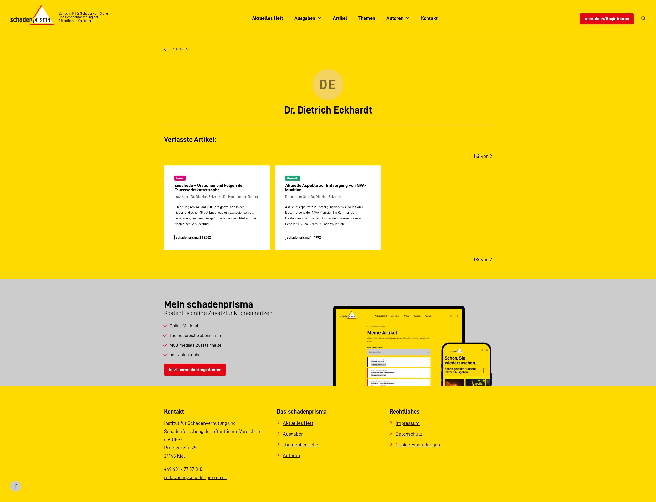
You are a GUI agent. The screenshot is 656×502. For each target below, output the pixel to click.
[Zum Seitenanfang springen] (15, 486)
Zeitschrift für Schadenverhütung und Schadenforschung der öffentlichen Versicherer (83, 17)
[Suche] (643, 19)
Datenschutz (409, 433)
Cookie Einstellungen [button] (418, 444)
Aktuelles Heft (298, 423)
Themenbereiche (300, 444)
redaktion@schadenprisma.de (195, 477)
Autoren (180, 49)
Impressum (408, 423)
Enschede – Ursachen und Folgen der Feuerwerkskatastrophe (209, 187)
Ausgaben (293, 433)
